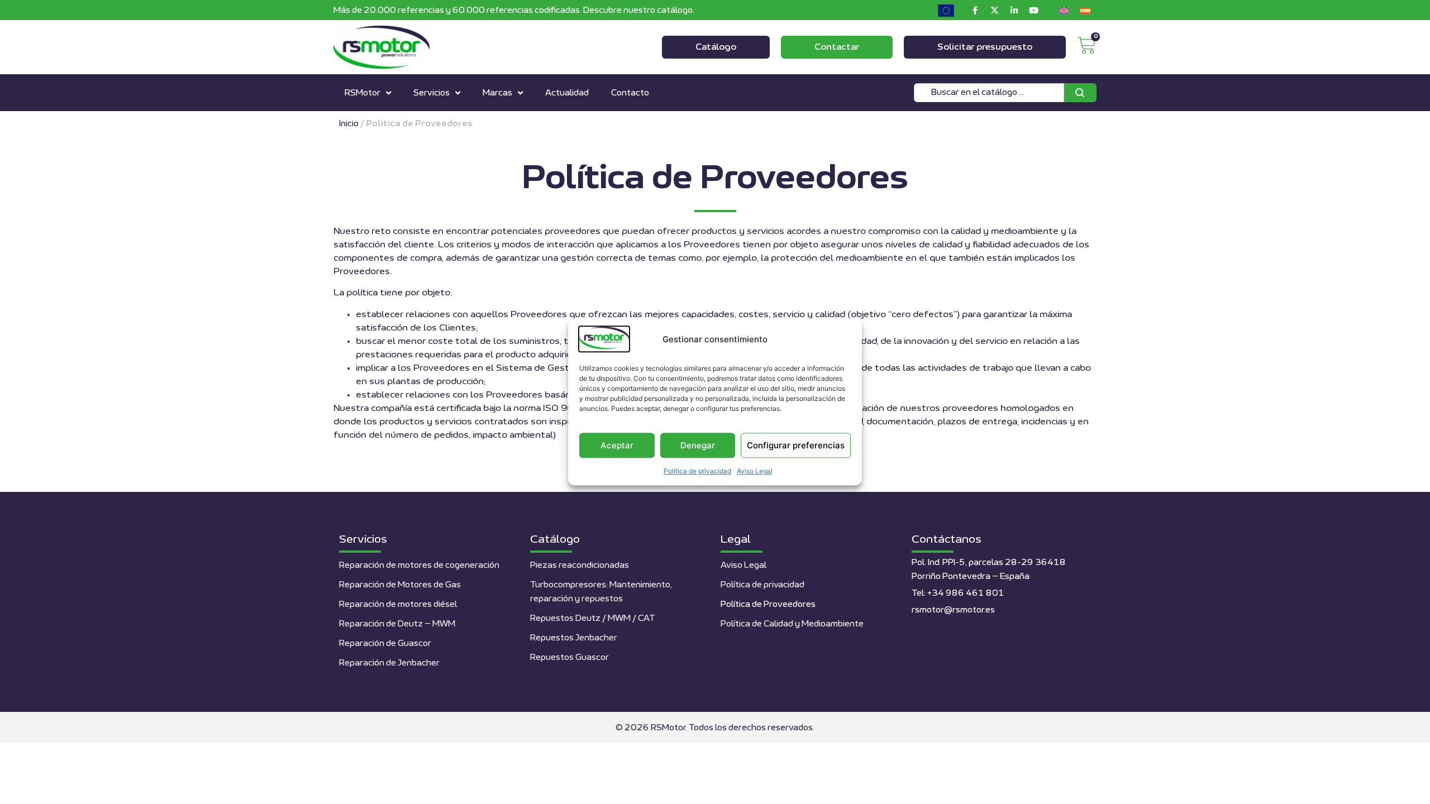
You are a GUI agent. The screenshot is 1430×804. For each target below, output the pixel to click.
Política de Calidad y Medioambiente (792, 624)
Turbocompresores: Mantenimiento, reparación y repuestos (601, 592)
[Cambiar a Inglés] (1064, 10)
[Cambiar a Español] (1085, 10)
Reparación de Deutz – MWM (397, 624)
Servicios (431, 93)
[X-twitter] (994, 10)
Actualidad (567, 93)
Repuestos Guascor (569, 657)
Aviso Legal (755, 471)
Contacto (630, 93)
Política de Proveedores (768, 604)
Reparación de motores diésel (398, 604)
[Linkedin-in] (1013, 10)
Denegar (697, 445)
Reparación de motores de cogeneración (419, 565)
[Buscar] (1080, 92)
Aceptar (616, 445)
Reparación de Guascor (385, 643)
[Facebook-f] (974, 10)
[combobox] (989, 92)
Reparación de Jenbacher (389, 663)
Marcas (497, 93)
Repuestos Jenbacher (573, 638)
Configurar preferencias (796, 445)
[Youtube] (1033, 10)
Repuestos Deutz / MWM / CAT (592, 618)
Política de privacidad (697, 471)
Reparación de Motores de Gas (400, 585)
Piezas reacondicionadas (579, 565)
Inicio (349, 123)
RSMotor (362, 93)
